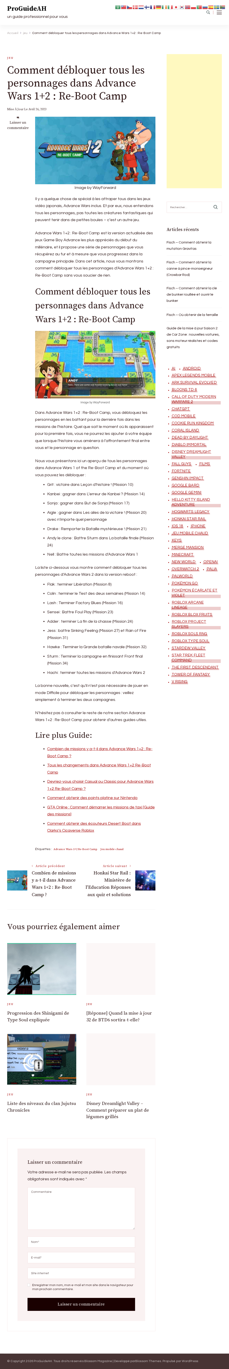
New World (184, 562)
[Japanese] (176, 7)
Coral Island (185, 430)
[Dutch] (141, 7)
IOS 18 (177, 526)
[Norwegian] (188, 7)
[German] (159, 7)
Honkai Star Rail (189, 519)
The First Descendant (195, 667)
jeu (10, 58)
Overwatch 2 (185, 569)
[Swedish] (217, 7)
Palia (212, 569)
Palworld (182, 576)
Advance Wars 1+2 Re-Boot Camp (75, 849)
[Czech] (130, 7)
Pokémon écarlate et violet (195, 592)
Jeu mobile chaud (111, 849)
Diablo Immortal (189, 445)
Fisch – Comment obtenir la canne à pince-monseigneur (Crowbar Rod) (190, 268)
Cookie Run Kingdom (193, 423)
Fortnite (181, 471)
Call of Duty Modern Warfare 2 (194, 399)
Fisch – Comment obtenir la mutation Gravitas (189, 245)
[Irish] (165, 7)
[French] (153, 7)
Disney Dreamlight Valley (191, 454)
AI (173, 368)
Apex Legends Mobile (194, 375)
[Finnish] (147, 7)
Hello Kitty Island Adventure (191, 502)
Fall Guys (181, 464)
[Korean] (182, 7)
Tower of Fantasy (191, 675)
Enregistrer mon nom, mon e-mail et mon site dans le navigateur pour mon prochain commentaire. (82, 1287)
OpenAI (211, 562)
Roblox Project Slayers (189, 624)
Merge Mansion (188, 548)
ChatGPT (181, 409)
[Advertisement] (194, 121)
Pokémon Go (185, 583)
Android (192, 368)
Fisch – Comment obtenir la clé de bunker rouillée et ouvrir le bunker (192, 294)
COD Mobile (183, 416)
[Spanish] (211, 7)
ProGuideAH (27, 8)
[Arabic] (118, 7)
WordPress (190, 1361)
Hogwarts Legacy (191, 512)
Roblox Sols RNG (189, 634)
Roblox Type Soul (190, 641)
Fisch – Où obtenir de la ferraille (192, 315)
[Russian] (205, 7)
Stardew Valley (188, 648)
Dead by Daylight (190, 438)
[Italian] (170, 7)
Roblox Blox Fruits (192, 615)
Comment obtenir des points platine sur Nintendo (92, 798)
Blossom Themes (148, 1361)
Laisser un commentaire (18, 125)
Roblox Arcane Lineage (188, 605)
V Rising (180, 682)
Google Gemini (186, 493)
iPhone (198, 526)
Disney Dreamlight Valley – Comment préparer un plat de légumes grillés (117, 1110)
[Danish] (135, 7)
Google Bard (185, 485)
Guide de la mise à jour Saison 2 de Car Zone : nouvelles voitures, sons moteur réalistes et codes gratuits (193, 337)
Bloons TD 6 (184, 390)
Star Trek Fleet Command (189, 657)
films (204, 464)
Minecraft (183, 555)
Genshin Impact (188, 478)
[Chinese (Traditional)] (124, 7)
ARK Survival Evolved (194, 383)
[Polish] (194, 7)
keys (177, 540)
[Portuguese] (199, 7)
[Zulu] (223, 7)
